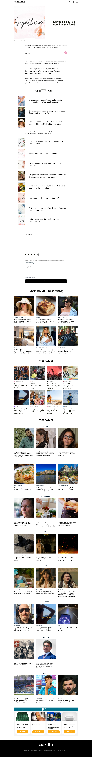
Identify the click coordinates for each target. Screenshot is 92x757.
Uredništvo (40, 750)
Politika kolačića (64, 750)
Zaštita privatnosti (48, 750)
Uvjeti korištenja (33, 750)
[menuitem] (73, 2)
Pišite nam (26, 750)
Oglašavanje (56, 750)
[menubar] (73, 2)
